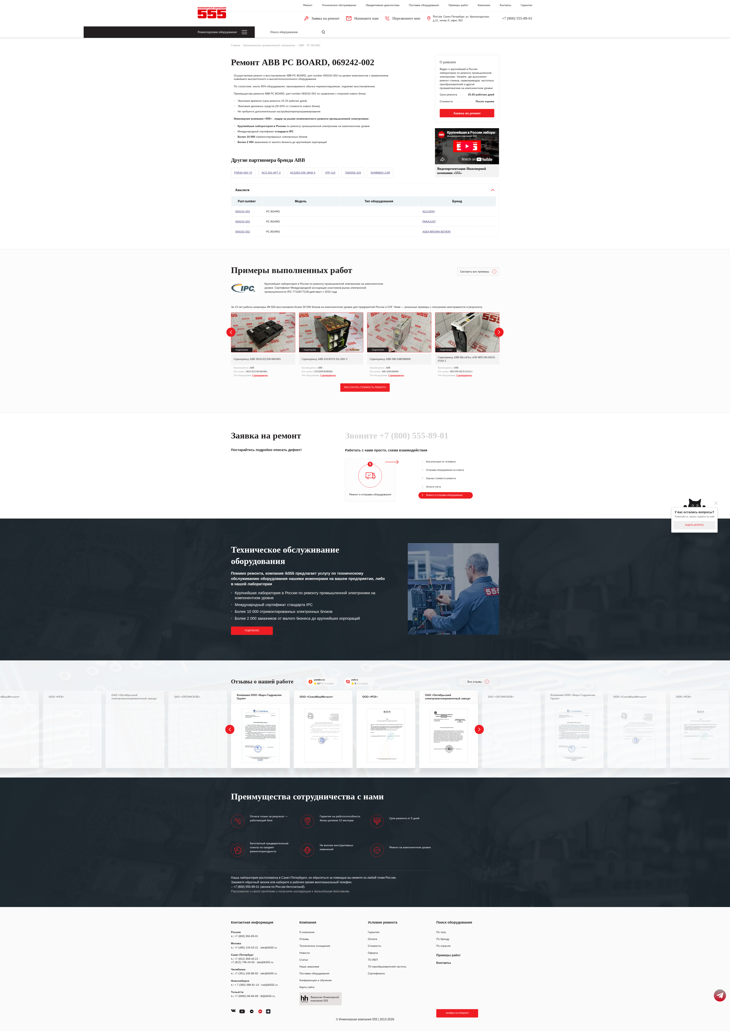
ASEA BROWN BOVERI (436, 231)
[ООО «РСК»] (72, 736)
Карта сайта (306, 987)
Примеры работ (458, 5)
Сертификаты (376, 973)
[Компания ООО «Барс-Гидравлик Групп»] (260, 736)
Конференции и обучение (315, 980)
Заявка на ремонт (457, 1013)
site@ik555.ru (268, 947)
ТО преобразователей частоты (387, 966)
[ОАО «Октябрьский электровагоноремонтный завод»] (135, 736)
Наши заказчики (309, 966)
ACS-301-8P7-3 (271, 172)
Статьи (303, 959)
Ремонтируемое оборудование (217, 32)
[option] (263, 345)
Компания (484, 5)
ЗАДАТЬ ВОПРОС (694, 525)
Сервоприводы (260, 375)
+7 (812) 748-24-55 (243, 962)
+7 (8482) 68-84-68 (246, 996)
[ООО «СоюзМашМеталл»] (323, 736)
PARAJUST (429, 221)
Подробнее (252, 630)
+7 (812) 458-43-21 (246, 958)
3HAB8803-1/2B (380, 172)
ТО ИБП (373, 959)
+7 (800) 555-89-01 (517, 18)
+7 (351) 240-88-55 (246, 973)
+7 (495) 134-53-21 (246, 947)
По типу (441, 932)
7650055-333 (353, 172)
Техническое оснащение (314, 945)
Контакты (505, 5)
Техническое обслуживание (339, 5)
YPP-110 (330, 172)
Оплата (372, 938)
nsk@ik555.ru (269, 984)
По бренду (442, 938)
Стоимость (374, 945)
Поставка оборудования (424, 5)
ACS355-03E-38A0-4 (302, 172)
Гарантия (526, 5)
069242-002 (242, 211)
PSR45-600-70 (243, 172)
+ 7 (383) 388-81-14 (247, 984)
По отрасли (443, 945)
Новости (304, 952)
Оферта (373, 952)
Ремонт (307, 5)
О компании (306, 932)
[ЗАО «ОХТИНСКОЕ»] (198, 736)
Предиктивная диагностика (382, 5)
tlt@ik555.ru (267, 996)
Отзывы (304, 938)
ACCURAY (428, 211)
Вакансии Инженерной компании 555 (325, 999)
